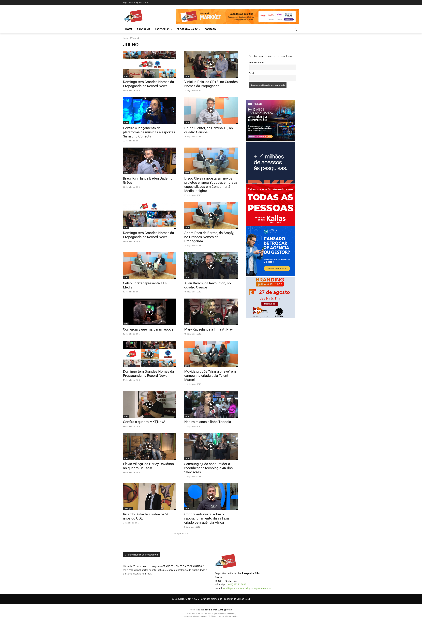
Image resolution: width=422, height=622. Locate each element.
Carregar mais (179, 533)
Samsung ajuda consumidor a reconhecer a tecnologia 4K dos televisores (208, 468)
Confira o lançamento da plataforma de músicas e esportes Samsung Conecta (149, 132)
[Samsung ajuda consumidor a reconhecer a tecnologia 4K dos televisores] (211, 446)
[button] (295, 29)
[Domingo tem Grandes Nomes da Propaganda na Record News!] (149, 354)
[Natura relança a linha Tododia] (211, 404)
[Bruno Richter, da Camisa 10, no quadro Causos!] (211, 110)
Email (251, 73)
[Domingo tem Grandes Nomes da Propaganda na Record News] (149, 64)
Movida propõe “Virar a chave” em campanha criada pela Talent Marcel (210, 376)
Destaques (128, 508)
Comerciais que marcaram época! (148, 329)
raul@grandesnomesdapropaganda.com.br (247, 588)
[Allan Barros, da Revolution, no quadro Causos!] (211, 265)
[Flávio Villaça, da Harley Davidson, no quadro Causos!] (149, 446)
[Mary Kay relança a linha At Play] (211, 312)
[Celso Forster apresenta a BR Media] (149, 265)
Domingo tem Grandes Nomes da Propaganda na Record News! (148, 374)
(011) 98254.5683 (237, 584)
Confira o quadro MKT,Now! (144, 422)
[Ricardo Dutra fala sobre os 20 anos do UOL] (149, 496)
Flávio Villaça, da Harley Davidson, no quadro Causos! (149, 466)
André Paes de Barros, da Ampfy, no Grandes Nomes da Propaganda (209, 237)
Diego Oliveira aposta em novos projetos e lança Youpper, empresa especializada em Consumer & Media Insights (210, 184)
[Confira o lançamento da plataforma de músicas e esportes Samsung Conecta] (149, 110)
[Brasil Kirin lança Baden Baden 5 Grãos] (149, 161)
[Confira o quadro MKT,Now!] (149, 404)
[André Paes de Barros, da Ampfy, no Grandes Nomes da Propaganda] (211, 215)
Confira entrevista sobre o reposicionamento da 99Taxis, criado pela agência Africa (207, 518)
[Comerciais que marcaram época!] (149, 312)
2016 (132, 38)
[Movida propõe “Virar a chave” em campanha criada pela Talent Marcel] (211, 354)
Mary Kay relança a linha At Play (208, 329)
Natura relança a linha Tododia (207, 422)
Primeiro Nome (256, 62)
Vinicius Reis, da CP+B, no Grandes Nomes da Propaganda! (211, 84)
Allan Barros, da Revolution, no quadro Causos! (207, 285)
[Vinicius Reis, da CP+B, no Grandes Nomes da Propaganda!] (211, 64)
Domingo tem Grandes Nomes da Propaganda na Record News (148, 84)
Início (125, 38)
